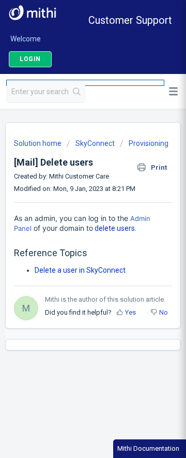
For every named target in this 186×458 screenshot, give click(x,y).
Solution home (38, 143)
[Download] (74, 220)
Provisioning (148, 143)
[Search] (77, 92)
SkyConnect (95, 143)
